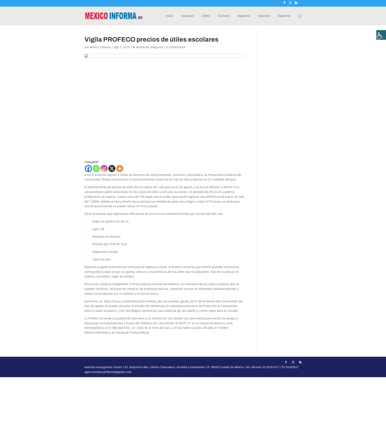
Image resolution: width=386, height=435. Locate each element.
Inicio (169, 16)
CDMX (206, 16)
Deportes (284, 16)
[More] (119, 168)
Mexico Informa (100, 47)
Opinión (264, 16)
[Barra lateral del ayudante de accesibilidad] (381, 35)
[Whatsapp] (96, 168)
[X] (111, 168)
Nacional (187, 16)
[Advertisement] (120, 405)
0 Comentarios (176, 47)
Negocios (244, 16)
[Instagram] (104, 168)
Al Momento (141, 47)
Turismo (223, 16)
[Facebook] (88, 168)
